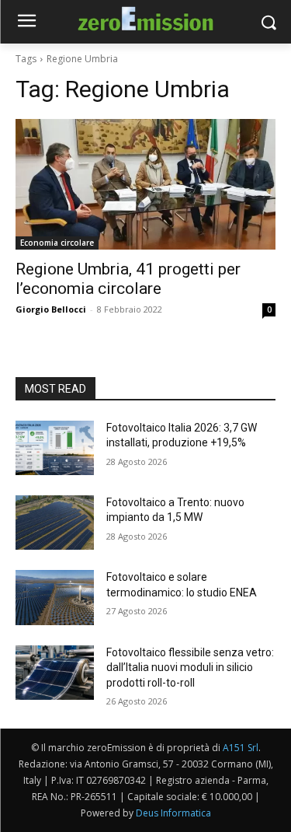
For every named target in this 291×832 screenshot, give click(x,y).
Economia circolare (57, 242)
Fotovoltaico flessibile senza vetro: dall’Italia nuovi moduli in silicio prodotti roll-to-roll (190, 667)
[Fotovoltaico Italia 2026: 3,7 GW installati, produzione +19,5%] (55, 448)
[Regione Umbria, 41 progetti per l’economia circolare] (145, 184)
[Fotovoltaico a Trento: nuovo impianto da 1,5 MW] (55, 522)
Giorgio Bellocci (51, 309)
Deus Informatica (173, 813)
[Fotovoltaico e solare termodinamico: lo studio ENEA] (55, 597)
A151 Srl (240, 747)
